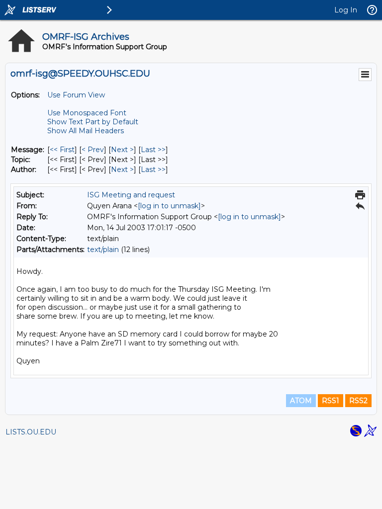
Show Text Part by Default (92, 121)
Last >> (153, 149)
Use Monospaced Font (86, 112)
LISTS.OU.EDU (30, 431)
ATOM (301, 400)
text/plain (103, 249)
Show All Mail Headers (85, 130)
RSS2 (358, 400)
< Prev (93, 149)
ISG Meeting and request (131, 194)
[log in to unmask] (169, 205)
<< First (62, 149)
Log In (345, 9)
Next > (122, 149)
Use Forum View (76, 94)
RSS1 (330, 400)
